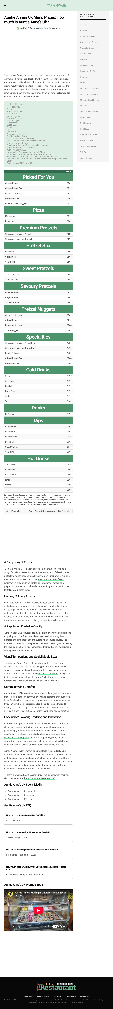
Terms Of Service (42, 996)
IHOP (82, 83)
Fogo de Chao (86, 65)
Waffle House (86, 158)
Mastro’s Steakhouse (89, 94)
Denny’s (83, 59)
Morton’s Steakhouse (89, 100)
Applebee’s (85, 25)
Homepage (28, 996)
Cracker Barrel (86, 54)
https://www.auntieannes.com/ (39, 778)
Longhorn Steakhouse (89, 88)
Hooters (83, 77)
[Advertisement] (38, 51)
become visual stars (48, 673)
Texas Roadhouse (88, 146)
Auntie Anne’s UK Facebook (21, 791)
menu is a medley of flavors (51, 579)
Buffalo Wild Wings (88, 36)
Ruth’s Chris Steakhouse (91, 135)
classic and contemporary (16, 737)
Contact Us (84, 996)
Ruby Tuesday (86, 140)
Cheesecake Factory (89, 42)
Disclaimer (57, 996)
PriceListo (66, 511)
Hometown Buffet (87, 71)
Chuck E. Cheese (87, 48)
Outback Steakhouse (89, 111)
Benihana (84, 30)
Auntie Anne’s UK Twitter (20, 799)
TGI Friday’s (85, 152)
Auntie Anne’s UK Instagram (21, 795)
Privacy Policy (70, 996)
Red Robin (84, 129)
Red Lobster (85, 123)
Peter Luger (85, 117)
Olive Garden (86, 106)
